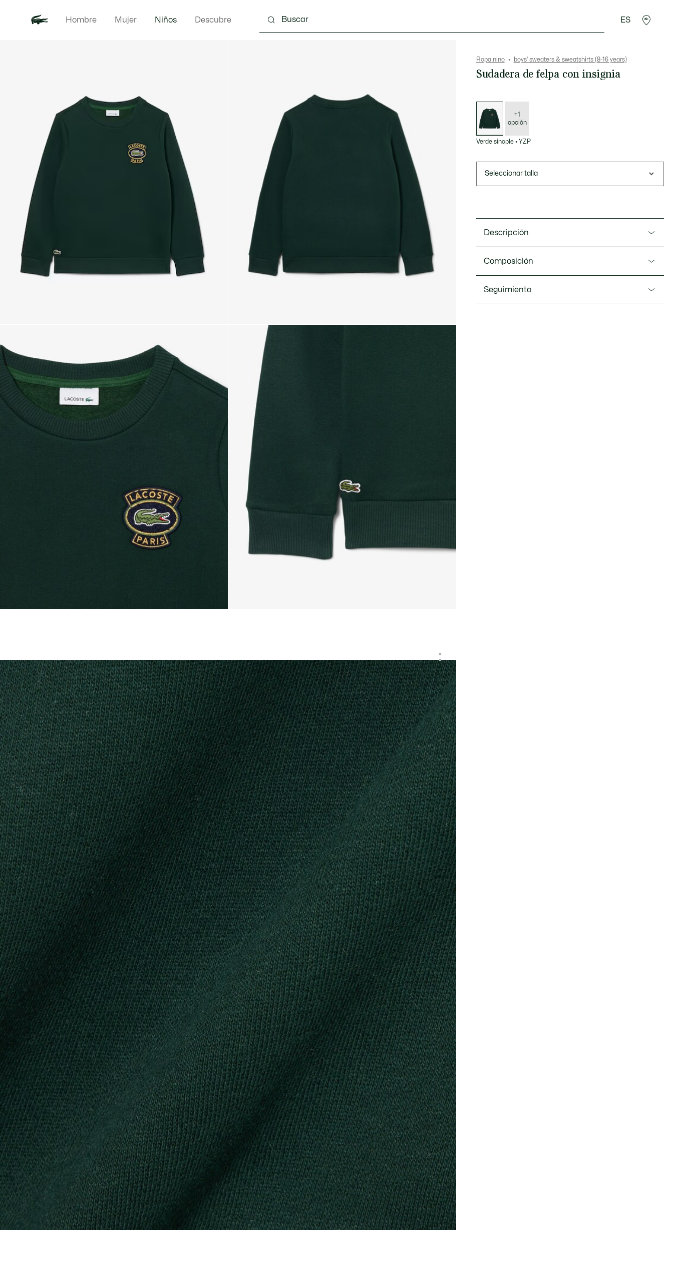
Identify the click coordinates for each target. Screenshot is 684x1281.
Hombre (81, 20)
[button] (646, 20)
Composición (508, 261)
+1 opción (517, 119)
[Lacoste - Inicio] (40, 20)
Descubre (213, 20)
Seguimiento (507, 290)
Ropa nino (490, 60)
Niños (166, 20)
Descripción (506, 233)
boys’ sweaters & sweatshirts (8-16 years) (570, 60)
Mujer (126, 20)
